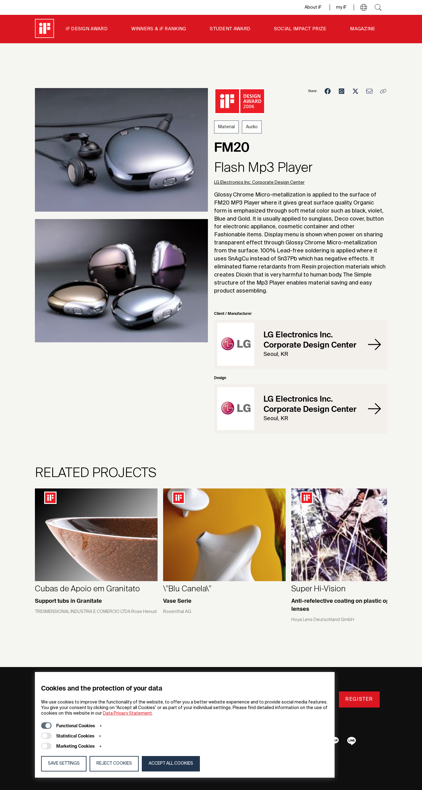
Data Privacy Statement (127, 713)
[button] (363, 7)
